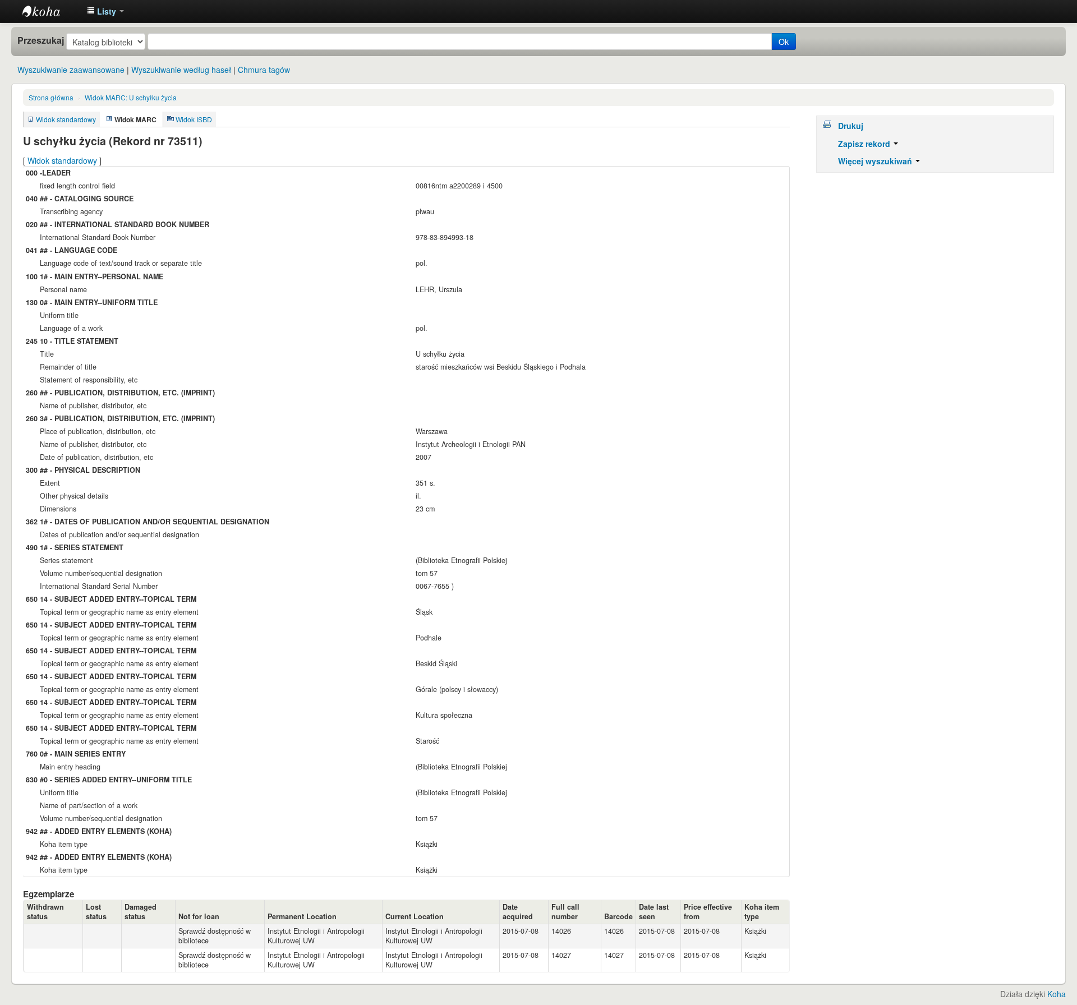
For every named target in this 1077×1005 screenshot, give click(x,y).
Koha (1056, 993)
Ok (784, 41)
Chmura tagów (264, 69)
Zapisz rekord (865, 143)
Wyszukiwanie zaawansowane (71, 69)
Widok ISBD (194, 119)
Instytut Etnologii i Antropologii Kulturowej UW (50, 11)
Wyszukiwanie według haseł (181, 69)
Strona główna (51, 97)
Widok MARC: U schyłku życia (131, 97)
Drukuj (850, 125)
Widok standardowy (66, 119)
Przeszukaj (40, 40)
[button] (105, 11)
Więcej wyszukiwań (876, 161)
